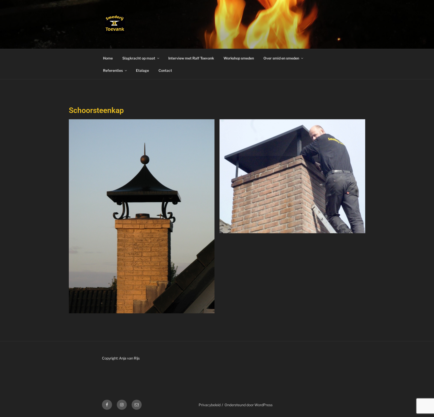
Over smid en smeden (281, 58)
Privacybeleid (210, 405)
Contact (165, 70)
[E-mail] (137, 405)
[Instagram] (122, 405)
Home (108, 58)
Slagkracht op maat (138, 58)
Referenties (113, 70)
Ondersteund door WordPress (249, 405)
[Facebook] (107, 405)
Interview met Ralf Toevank (191, 58)
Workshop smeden (239, 58)
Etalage (142, 70)
